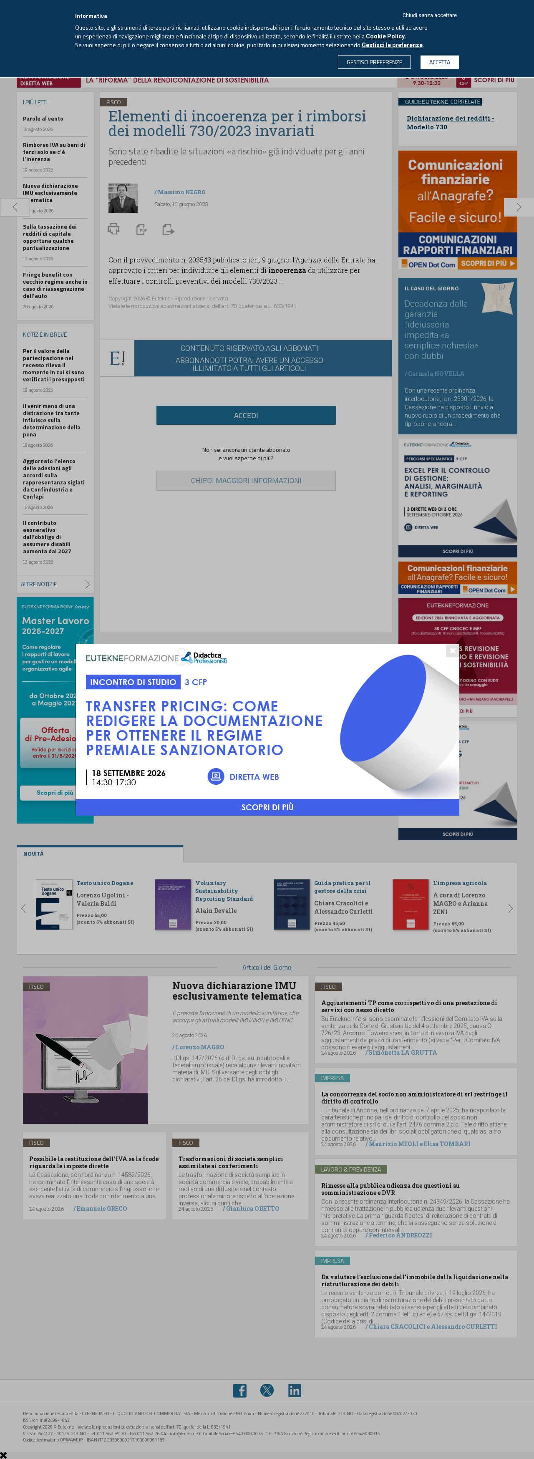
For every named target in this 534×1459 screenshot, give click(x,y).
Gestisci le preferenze (392, 45)
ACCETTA (439, 62)
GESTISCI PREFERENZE (374, 62)
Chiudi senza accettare (430, 15)
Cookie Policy (385, 36)
